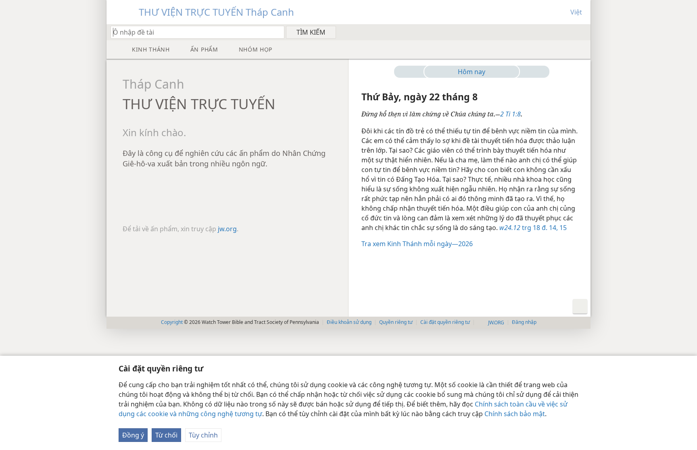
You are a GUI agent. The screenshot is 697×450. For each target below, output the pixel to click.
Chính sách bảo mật (514, 413)
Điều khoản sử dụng (349, 322)
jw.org (227, 228)
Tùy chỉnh (203, 435)
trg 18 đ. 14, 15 (533, 227)
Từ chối (166, 435)
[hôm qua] (412, 72)
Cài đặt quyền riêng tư (445, 322)
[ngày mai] (531, 72)
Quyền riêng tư (396, 322)
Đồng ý (133, 435)
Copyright (172, 322)
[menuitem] (581, 31)
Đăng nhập (524, 322)
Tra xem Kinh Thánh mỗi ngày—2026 (417, 243)
